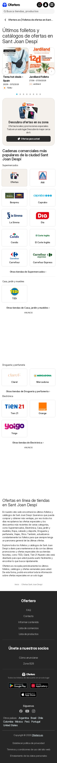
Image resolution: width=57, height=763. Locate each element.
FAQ (28, 610)
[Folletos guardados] (39, 4)
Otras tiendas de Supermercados (27, 271)
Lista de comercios (29, 628)
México (19, 721)
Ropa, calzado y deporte (24, 531)
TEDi (20, 554)
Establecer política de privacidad (28, 743)
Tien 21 (33, 554)
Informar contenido (28, 622)
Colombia (8, 721)
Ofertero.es (37, 735)
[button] (45, 4)
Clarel (26, 554)
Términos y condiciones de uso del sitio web (28, 749)
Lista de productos (28, 634)
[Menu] (52, 4)
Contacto (28, 616)
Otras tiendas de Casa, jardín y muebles (27, 307)
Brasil (33, 718)
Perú (27, 721)
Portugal (35, 721)
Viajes (17, 534)
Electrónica (30, 527)
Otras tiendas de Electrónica (27, 442)
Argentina (24, 718)
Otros (23, 534)
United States (10, 725)
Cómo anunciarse (28, 657)
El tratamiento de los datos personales (28, 755)
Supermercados (16, 527)
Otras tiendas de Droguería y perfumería (27, 391)
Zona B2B (28, 663)
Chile (40, 718)
